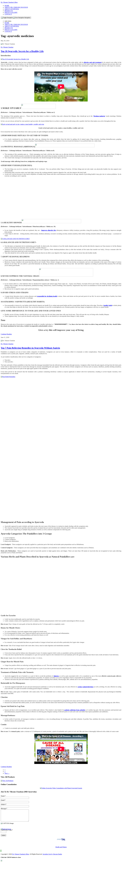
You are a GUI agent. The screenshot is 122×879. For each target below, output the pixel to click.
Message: (4, 808)
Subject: (3, 804)
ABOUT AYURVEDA (12, 9)
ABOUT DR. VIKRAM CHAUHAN (16, 7)
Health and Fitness (61, 847)
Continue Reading (6, 334)
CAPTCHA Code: (7, 830)
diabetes (56, 676)
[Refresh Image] (6, 829)
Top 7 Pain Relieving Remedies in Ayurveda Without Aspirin (30, 348)
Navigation (27, 17)
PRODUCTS (9, 11)
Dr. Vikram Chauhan (7, 47)
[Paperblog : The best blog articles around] (61, 840)
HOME (7, 5)
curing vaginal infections (85, 687)
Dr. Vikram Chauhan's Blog (9, 2)
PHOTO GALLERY (11, 12)
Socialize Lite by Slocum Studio (52, 854)
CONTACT (8, 14)
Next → (7, 773)
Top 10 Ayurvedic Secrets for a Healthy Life (22, 51)
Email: (3, 800)
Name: (3, 796)
